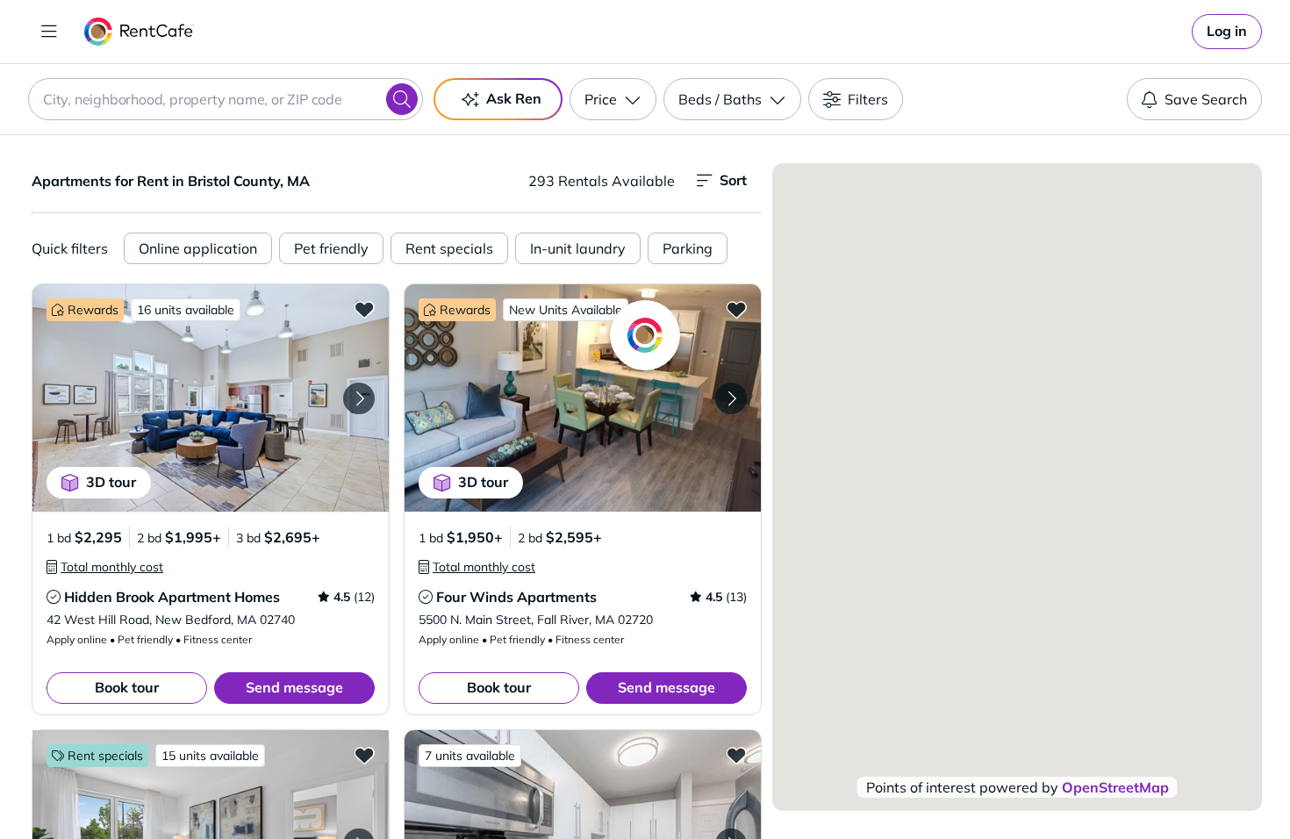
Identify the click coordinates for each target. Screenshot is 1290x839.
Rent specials (449, 248)
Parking (688, 248)
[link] (1227, 31)
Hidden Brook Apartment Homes (172, 597)
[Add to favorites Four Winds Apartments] (736, 309)
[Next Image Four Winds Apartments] (731, 398)
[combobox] (225, 99)
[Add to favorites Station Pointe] (736, 755)
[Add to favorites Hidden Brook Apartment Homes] (364, 309)
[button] (210, 398)
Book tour (127, 687)
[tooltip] (105, 567)
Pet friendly (331, 248)
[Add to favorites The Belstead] (364, 755)
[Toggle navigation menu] (49, 32)
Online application (198, 248)
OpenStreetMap (1115, 787)
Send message (294, 687)
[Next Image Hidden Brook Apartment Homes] (359, 398)
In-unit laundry (578, 248)
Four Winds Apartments (516, 597)
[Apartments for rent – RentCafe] (139, 32)
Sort (733, 180)
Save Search (1206, 99)
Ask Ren (513, 98)
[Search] (402, 99)
